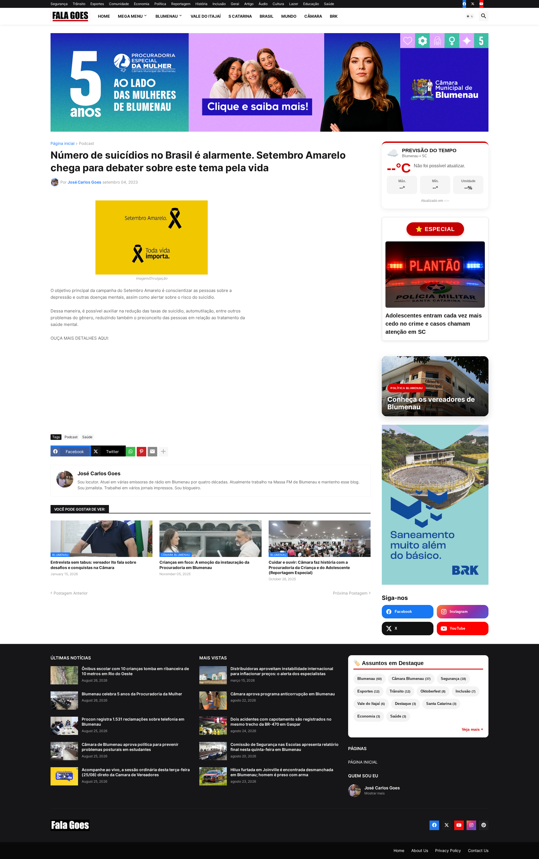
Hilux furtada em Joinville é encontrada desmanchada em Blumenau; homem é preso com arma (281, 772)
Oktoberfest (433, 691)
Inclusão (219, 4)
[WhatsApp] (130, 451)
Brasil (266, 16)
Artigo (248, 4)
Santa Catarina (441, 704)
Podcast (86, 143)
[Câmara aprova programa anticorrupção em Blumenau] (213, 700)
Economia (141, 4)
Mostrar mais (374, 793)
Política (160, 4)
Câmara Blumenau (411, 679)
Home (104, 16)
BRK (334, 16)
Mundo (288, 16)
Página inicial (62, 143)
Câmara (313, 16)
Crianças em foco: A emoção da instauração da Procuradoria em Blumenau (204, 565)
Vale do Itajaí (206, 16)
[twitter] (472, 4)
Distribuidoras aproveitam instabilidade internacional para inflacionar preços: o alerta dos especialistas (281, 671)
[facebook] (464, 4)
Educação (311, 4)
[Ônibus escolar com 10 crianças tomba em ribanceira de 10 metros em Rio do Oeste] (64, 675)
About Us (419, 850)
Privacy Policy (448, 850)
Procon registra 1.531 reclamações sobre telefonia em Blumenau (133, 722)
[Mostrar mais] (163, 451)
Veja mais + (472, 729)
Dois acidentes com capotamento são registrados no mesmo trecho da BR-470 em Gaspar (281, 722)
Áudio (263, 4)
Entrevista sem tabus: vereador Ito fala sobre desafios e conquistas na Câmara (93, 565)
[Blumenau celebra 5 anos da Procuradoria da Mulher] (64, 700)
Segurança (59, 4)
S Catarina (240, 16)
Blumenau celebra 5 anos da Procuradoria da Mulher (132, 693)
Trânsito (79, 4)
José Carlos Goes (98, 473)
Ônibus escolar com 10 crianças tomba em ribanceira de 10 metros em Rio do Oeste (135, 671)
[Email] (152, 451)
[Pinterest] (141, 451)
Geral (235, 4)
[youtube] (481, 4)
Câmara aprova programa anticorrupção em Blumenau (282, 693)
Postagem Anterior (71, 593)
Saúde (329, 4)
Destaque (405, 704)
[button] (470, 16)
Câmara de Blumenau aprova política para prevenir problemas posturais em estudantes (130, 747)
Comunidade (119, 4)
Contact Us (478, 850)
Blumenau (167, 16)
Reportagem (180, 4)
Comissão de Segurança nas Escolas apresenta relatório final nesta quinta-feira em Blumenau (284, 747)
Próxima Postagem (350, 593)
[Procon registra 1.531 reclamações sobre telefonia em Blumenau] (64, 726)
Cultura (278, 4)
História (201, 4)
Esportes (97, 4)
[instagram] (471, 825)
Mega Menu (130, 16)
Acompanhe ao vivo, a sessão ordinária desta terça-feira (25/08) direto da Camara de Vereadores (136, 772)
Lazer (293, 4)
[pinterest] (483, 825)
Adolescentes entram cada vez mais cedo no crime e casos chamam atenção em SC (433, 323)
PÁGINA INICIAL (363, 762)
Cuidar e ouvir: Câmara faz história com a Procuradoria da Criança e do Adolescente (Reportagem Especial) (309, 567)
